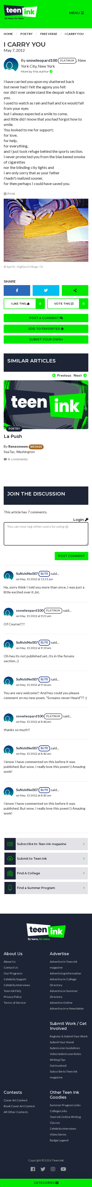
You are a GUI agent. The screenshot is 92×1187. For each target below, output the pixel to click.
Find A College (28, 873)
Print (11, 194)
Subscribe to (41, 844)
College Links (58, 1111)
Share (10, 281)
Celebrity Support (15, 979)
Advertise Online (61, 1002)
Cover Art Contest (15, 1100)
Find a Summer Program (36, 888)
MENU (75, 13)
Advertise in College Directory (63, 982)
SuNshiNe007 (27, 573)
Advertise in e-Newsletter (67, 1008)
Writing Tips (58, 1060)
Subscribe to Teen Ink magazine (63, 1074)
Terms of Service (15, 1002)
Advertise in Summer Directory (64, 994)
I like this (26, 303)
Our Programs (13, 973)
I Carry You (74, 34)
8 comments (17, 459)
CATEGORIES (44, 1183)
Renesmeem (18, 446)
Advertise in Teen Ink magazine (63, 964)
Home (8, 34)
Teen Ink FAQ (12, 991)
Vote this (69, 303)
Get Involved (58, 1065)
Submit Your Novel (62, 1042)
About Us (10, 961)
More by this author (35, 71)
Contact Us (11, 967)
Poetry (26, 34)
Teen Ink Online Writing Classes (65, 1120)
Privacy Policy (13, 997)
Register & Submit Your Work (69, 1036)
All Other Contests (16, 1112)
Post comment (71, 556)
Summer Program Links (65, 1105)
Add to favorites (44, 328)
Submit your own (45, 339)
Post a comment (44, 318)
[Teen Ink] (23, 12)
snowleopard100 (41, 60)
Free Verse (48, 34)
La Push (13, 436)
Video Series (58, 1134)
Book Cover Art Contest (19, 1106)
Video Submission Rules (65, 1054)
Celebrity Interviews (17, 985)
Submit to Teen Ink (32, 858)
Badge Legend (59, 1140)
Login (79, 519)
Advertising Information (65, 973)
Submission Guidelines (65, 1048)
